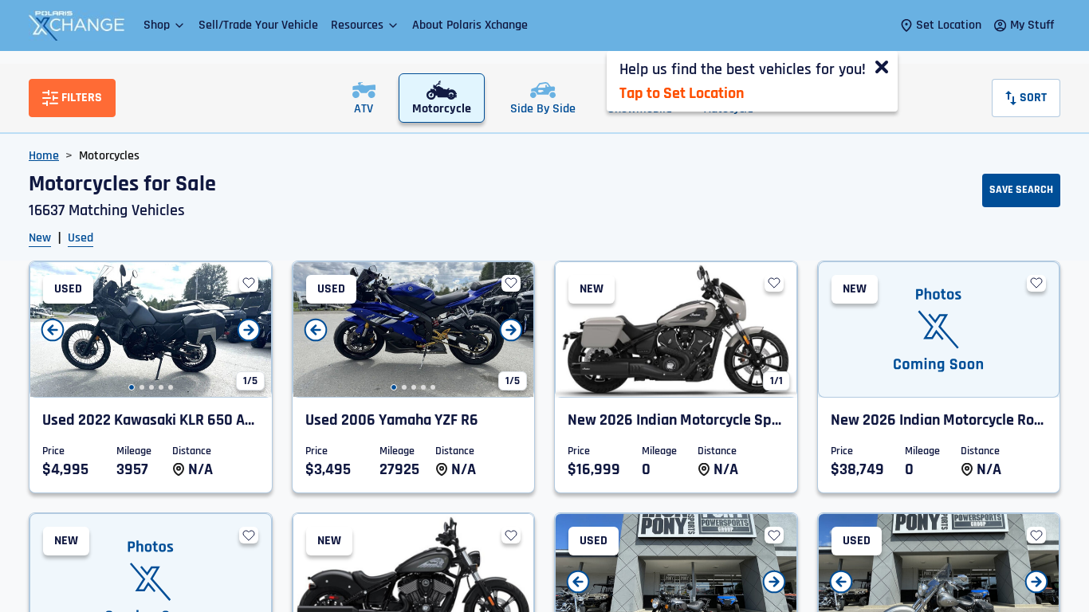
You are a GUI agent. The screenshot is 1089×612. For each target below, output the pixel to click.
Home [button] (44, 155)
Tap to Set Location (681, 93)
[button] (164, 25)
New (40, 238)
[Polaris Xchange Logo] (76, 25)
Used (80, 238)
